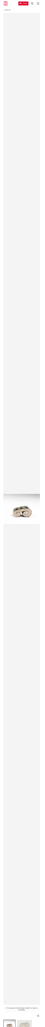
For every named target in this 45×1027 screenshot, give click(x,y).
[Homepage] (5, 3)
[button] (38, 1016)
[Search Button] (32, 3)
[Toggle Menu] (38, 3)
